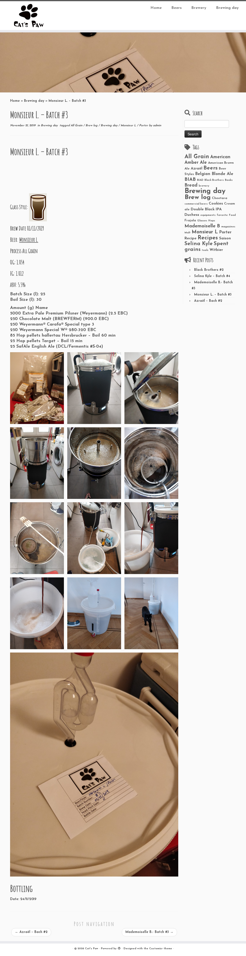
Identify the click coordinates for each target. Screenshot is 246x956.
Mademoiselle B (202, 226)
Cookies (216, 204)
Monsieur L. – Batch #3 (213, 294)
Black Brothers (214, 180)
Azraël (196, 168)
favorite (222, 215)
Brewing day (227, 8)
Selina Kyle (198, 243)
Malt (187, 232)
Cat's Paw (91, 948)
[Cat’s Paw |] (29, 16)
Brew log (92, 125)
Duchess (191, 215)
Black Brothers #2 (209, 270)
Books (229, 180)
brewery (204, 186)
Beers (176, 8)
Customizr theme (160, 948)
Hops (211, 220)
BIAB (190, 179)
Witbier (216, 250)
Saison (225, 238)
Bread (190, 185)
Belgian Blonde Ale (214, 174)
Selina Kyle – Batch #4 (212, 276)
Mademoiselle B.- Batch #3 (149, 932)
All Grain (77, 125)
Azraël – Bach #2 (31, 932)
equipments (207, 215)
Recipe (190, 238)
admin (157, 125)
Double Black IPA (206, 209)
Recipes (208, 238)
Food (232, 215)
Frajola (190, 220)
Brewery (198, 8)
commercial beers (196, 204)
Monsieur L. (28, 239)
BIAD (200, 180)
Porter (144, 125)
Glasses (202, 220)
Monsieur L (129, 125)
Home (156, 8)
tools (205, 250)
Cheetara (219, 198)
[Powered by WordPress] (119, 948)
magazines (228, 226)
